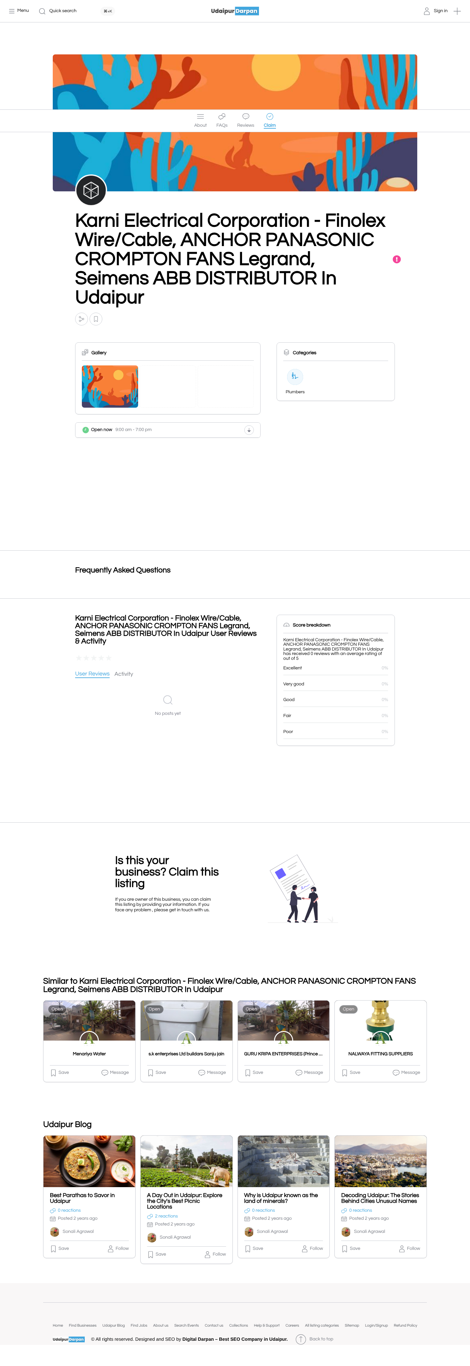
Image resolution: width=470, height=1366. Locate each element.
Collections (238, 1325)
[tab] (92, 674)
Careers (292, 1325)
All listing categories (322, 1325)
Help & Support (266, 1325)
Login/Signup (376, 1325)
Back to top (321, 1339)
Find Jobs (139, 1325)
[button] (457, 11)
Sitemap (352, 1325)
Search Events (186, 1325)
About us (160, 1325)
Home (58, 1325)
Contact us (214, 1325)
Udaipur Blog (113, 1325)
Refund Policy (405, 1325)
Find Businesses (83, 1325)
